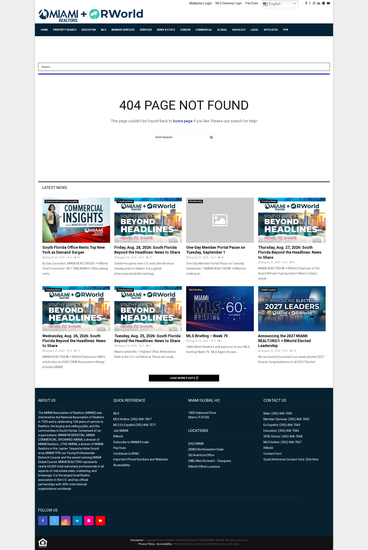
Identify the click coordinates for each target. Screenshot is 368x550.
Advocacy (239, 29)
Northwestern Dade (210, 449)
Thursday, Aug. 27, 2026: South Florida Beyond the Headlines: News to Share (289, 252)
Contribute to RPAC (126, 453)
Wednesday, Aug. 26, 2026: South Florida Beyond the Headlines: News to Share (74, 341)
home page (183, 121)
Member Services (123, 29)
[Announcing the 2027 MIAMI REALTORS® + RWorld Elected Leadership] (292, 308)
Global (222, 29)
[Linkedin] (77, 520)
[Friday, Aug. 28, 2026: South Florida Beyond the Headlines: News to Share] (148, 220)
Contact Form (272, 453)
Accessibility (121, 465)
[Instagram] (65, 520)
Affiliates (271, 29)
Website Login (200, 3)
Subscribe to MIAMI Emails (131, 442)
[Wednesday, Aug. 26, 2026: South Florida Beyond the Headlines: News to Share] (76, 308)
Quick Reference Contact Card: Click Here (291, 459)
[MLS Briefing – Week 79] (220, 308)
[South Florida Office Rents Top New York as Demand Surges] (76, 220)
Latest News (54, 187)
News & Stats (166, 29)
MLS (103, 29)
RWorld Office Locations (204, 466)
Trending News (125, 201)
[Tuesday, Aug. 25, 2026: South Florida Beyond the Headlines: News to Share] (148, 308)
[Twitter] (54, 520)
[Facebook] (42, 520)
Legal (255, 29)
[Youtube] (100, 520)
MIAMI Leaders (268, 290)
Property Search (64, 29)
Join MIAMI (120, 430)
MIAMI (199, 443)
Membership (195, 201)
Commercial (204, 29)
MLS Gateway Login (229, 3)
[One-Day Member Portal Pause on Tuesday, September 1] (220, 220)
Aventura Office (203, 455)
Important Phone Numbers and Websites (140, 459)
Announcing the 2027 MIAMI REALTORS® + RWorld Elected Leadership (284, 341)
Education (89, 29)
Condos (185, 29)
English (274, 4)
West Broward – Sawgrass (213, 461)
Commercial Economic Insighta (62, 201)
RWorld (118, 436)
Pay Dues (252, 3)
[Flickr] (88, 520)
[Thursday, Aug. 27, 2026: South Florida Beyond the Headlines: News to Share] (292, 220)
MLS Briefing (195, 290)
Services (146, 29)
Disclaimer (137, 540)
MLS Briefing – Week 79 (207, 336)
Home (44, 29)
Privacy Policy (146, 544)
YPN (285, 29)
